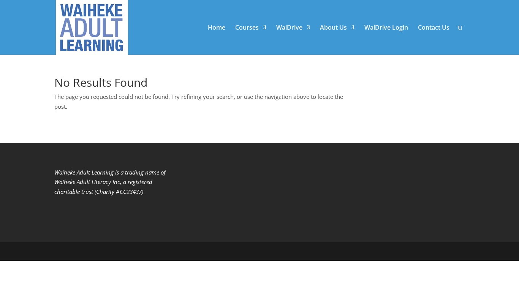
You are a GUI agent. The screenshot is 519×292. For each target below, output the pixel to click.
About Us (333, 28)
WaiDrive (289, 28)
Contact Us (433, 28)
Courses (247, 28)
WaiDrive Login (386, 28)
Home (216, 28)
